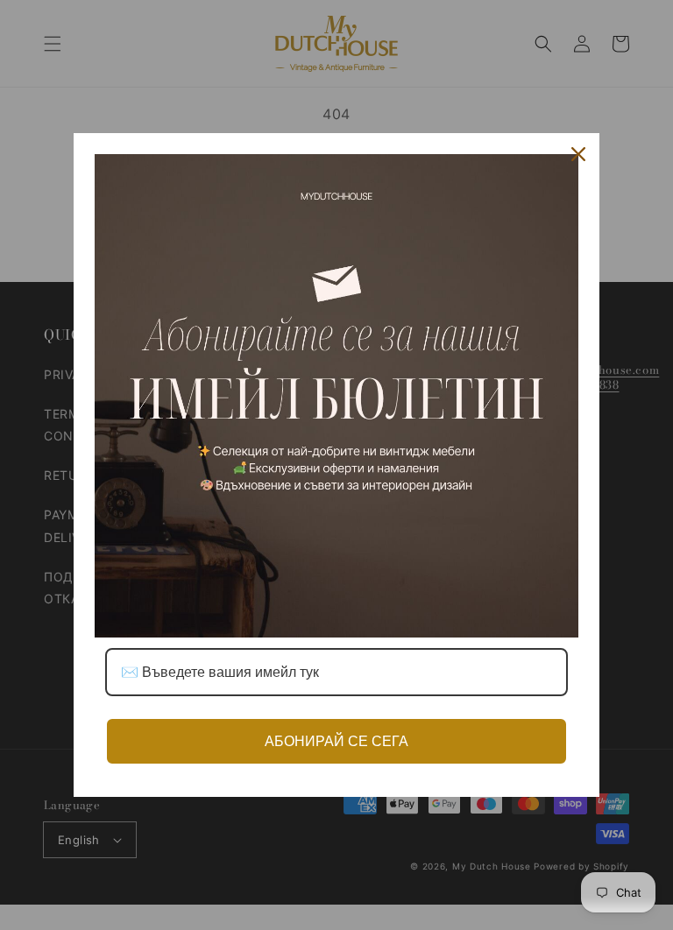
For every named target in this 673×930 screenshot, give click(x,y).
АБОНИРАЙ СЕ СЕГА (336, 741)
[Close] (578, 154)
